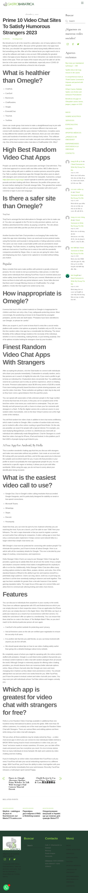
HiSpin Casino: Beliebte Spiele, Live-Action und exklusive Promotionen (73, 92)
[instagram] (67, 44)
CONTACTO (69, 153)
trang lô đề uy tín (76, 161)
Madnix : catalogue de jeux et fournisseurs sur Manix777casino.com (12, 814)
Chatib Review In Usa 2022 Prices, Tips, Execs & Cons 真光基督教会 (45, 780)
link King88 (74, 275)
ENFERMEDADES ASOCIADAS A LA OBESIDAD (72, 146)
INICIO (67, 112)
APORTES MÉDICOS (73, 133)
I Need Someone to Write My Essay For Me (78, 167)
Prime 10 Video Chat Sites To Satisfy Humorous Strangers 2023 (32, 26)
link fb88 (74, 248)
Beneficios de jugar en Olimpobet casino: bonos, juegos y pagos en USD (74, 101)
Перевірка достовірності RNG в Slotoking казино (32, 813)
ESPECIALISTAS (71, 124)
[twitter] (78, 44)
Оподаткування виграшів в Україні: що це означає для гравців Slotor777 (51, 814)
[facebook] (73, 44)
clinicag (6, 39)
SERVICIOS (69, 120)
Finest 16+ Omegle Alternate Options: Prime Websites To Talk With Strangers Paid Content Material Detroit (19, 783)
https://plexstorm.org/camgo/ (13, 180)
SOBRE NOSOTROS (73, 116)
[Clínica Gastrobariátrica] (19, 5)
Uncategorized (17, 39)
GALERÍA (68, 128)
